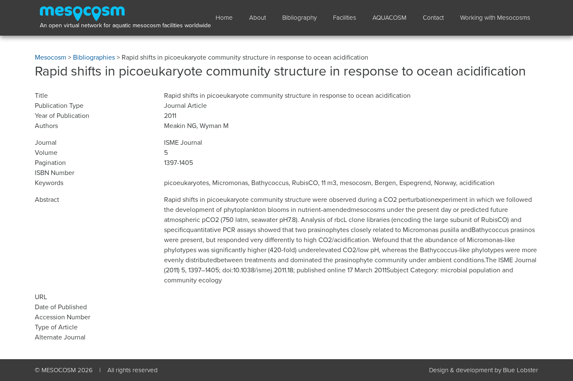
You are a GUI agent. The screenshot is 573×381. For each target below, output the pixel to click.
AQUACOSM (389, 17)
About (257, 17)
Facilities (344, 17)
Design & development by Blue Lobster (483, 370)
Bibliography (299, 17)
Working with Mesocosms (495, 17)
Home (224, 17)
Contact (433, 17)
